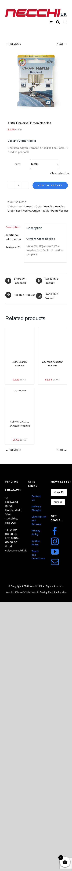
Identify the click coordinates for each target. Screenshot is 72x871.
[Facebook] (55, 531)
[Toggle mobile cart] (51, 22)
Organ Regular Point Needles (50, 210)
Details (22, 343)
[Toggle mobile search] (58, 22)
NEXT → (62, 43)
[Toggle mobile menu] (65, 22)
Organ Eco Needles (19, 210)
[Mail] (55, 562)
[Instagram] (55, 541)
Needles (60, 206)
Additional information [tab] (13, 237)
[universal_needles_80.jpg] (36, 81)
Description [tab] (12, 227)
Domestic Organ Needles (38, 206)
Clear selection (59, 173)
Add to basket (50, 185)
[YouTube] (55, 552)
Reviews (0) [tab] (12, 247)
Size (17, 164)
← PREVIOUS (13, 43)
